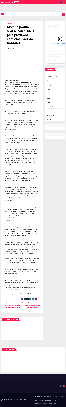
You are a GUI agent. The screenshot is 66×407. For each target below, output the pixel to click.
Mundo (49, 98)
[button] (60, 14)
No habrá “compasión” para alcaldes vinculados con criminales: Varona (31, 305)
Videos (49, 119)
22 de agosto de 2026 (6, 364)
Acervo (50, 403)
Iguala (49, 89)
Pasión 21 (50, 106)
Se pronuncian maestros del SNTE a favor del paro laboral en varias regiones (12, 305)
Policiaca (49, 111)
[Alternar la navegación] (63, 14)
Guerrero (56, 396)
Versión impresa (38, 396)
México (49, 94)
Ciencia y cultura (52, 76)
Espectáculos (51, 81)
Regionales (50, 115)
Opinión (49, 102)
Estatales (9, 23)
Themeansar (4, 400)
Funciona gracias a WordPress (8, 399)
